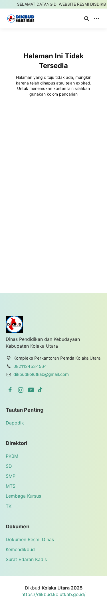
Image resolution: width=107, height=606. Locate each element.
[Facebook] (11, 389)
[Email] (40, 389)
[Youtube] (32, 389)
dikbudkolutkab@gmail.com (41, 374)
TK (8, 506)
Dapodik (15, 423)
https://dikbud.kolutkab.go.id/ (53, 594)
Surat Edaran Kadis (26, 559)
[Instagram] (21, 389)
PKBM (12, 456)
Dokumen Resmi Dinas (30, 539)
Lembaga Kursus (23, 496)
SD (9, 466)
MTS (10, 486)
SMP (10, 476)
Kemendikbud (20, 549)
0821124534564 (30, 366)
